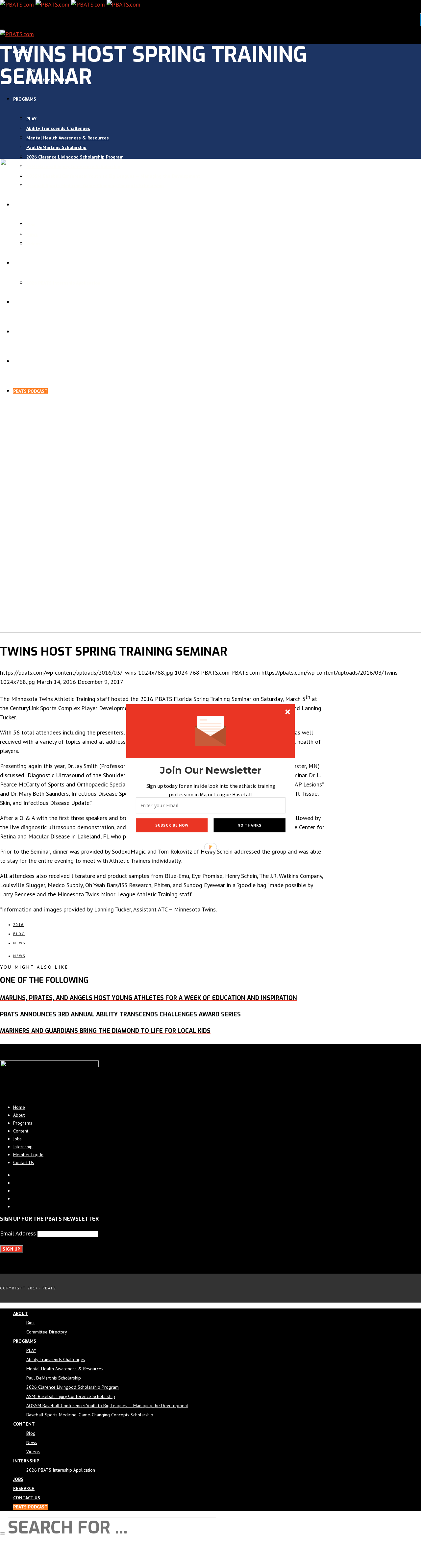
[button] (210, 770)
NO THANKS (249, 825)
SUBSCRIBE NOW (171, 825)
